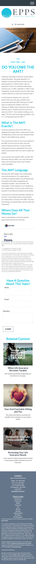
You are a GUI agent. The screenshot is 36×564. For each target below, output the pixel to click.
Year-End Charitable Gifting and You (18, 410)
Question (6, 311)
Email (6, 299)
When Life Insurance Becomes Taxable (18, 369)
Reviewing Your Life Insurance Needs (18, 453)
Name (6, 287)
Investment (18, 501)
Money (18, 509)
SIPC (18, 554)
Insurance (18, 505)
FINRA (14, 554)
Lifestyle (18, 511)
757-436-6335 (19, 24)
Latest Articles (18, 513)
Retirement (18, 499)
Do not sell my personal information (12, 546)
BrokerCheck (5, 520)
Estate (18, 503)
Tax (18, 507)
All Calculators (18, 517)
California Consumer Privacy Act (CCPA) (21, 543)
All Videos (18, 515)
